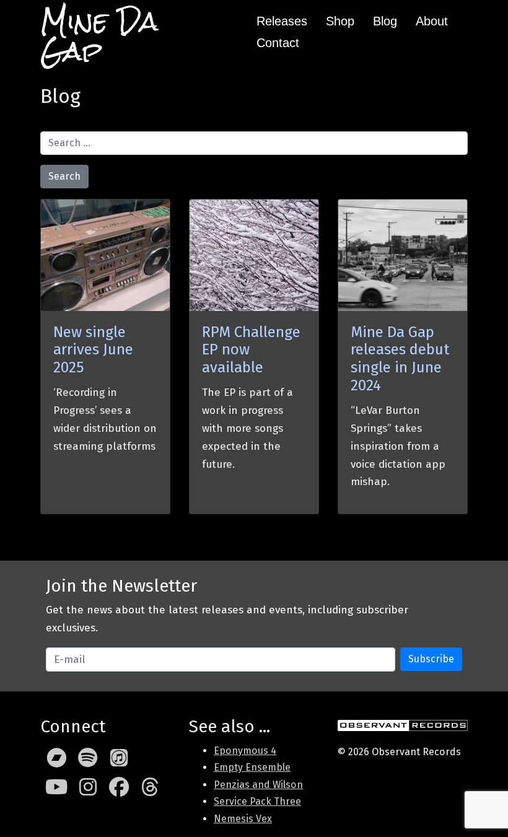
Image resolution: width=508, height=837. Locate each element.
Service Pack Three (257, 801)
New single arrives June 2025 (93, 350)
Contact (277, 43)
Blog (385, 21)
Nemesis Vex (243, 819)
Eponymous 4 (245, 750)
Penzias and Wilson (258, 785)
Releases (281, 21)
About (432, 21)
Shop (340, 21)
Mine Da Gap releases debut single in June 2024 (400, 358)
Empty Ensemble (252, 767)
